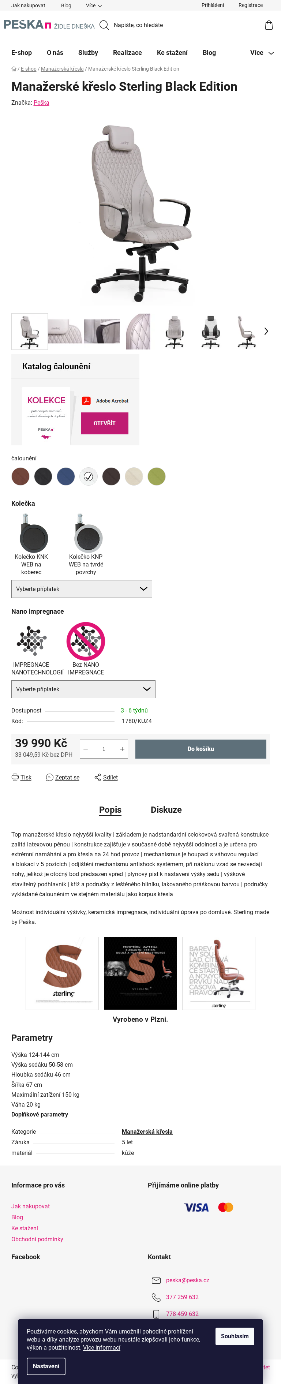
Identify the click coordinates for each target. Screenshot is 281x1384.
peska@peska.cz (187, 1280)
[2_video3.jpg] (140, 973)
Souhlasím (235, 1336)
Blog (66, 5)
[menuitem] (21, 52)
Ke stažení (24, 1228)
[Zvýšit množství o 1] (122, 749)
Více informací (101, 1347)
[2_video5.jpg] (219, 973)
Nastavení (46, 1366)
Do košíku (201, 748)
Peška (41, 102)
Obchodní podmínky (37, 1239)
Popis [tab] (110, 810)
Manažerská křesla (147, 1131)
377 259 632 (182, 1297)
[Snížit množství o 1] (85, 749)
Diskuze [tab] (166, 810)
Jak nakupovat (28, 5)
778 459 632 (182, 1314)
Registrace (251, 5)
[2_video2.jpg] (62, 973)
